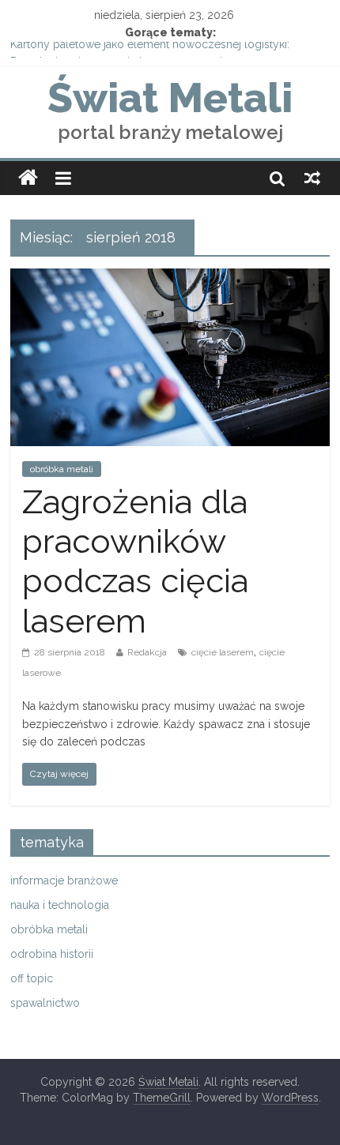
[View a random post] (312, 177)
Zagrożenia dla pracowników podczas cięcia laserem (135, 561)
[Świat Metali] (28, 178)
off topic (31, 978)
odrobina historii (51, 954)
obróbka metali (61, 469)
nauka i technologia (59, 905)
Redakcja (147, 652)
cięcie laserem (222, 652)
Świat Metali (170, 97)
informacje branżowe (64, 880)
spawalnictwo (45, 1003)
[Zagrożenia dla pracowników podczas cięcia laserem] (170, 278)
